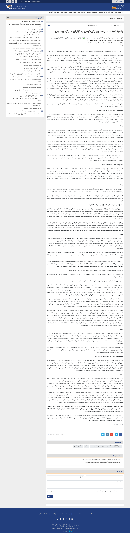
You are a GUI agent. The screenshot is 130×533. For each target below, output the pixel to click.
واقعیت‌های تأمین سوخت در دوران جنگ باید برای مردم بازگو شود (25, 25)
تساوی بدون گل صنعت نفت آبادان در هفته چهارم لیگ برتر (25, 38)
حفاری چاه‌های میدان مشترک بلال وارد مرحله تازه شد (27, 60)
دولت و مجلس (81, 12)
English (121, 2)
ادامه (8, 18)
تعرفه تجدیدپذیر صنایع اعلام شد (32, 65)
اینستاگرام (16, 1)
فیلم (62, 12)
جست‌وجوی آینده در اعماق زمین (32, 35)
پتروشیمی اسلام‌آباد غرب (97, 446)
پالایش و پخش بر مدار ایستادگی (32, 108)
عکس (65, 12)
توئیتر (7, 1)
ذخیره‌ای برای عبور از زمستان (33, 84)
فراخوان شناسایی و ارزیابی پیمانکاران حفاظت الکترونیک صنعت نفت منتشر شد (24, 104)
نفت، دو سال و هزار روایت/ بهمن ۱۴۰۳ (30, 111)
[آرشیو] (72, 519)
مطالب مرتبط (117, 455)
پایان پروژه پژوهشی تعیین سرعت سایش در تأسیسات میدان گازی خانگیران (25, 44)
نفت (112, 12)
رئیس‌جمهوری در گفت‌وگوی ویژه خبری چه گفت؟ (28, 51)
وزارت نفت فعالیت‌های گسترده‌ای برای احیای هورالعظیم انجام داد (103, 462)
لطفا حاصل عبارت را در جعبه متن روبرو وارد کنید (110, 491)
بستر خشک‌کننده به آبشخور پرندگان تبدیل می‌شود (27, 90)
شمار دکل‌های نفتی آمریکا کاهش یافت (30, 62)
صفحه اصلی (118, 12)
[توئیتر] (57, 519)
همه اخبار (56, 12)
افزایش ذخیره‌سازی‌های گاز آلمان (32, 71)
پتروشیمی (94, 12)
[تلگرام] (63, 519)
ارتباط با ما (53, 514)
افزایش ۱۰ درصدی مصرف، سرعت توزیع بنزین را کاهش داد (25, 74)
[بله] (60, 519)
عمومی (70, 12)
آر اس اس (39, 514)
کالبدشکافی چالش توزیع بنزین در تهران (30, 96)
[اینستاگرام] (66, 519)
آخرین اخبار (38, 17)
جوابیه (112, 18)
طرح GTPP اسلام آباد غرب (113, 446)
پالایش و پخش (103, 12)
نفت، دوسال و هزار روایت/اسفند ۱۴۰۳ (31, 21)
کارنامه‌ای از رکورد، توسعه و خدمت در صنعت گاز (28, 32)
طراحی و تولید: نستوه (64, 531)
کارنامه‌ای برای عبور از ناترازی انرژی (32, 68)
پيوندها (46, 514)
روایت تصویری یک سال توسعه (33, 29)
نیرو (74, 12)
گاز (109, 12)
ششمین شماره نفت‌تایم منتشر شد (32, 87)
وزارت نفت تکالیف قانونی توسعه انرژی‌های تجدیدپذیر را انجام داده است (101, 459)
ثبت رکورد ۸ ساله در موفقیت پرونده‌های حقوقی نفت (27, 48)
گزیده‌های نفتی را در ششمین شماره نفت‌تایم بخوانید (27, 77)
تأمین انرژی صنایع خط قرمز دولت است (30, 57)
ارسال (49, 496)
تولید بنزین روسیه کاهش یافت (32, 93)
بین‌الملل (88, 12)
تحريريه (61, 514)
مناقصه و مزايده (77, 514)
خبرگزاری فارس (78, 446)
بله (10, 1)
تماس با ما (27, 2)
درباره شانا (21, 2)
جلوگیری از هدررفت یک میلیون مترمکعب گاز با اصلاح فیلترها (25, 40)
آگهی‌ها (51, 12)
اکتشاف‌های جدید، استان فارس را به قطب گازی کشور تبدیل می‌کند (25, 100)
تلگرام (13, 1)
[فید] (69, 519)
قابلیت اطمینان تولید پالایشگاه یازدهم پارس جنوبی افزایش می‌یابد (25, 81)
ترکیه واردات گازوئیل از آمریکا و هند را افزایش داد (28, 54)
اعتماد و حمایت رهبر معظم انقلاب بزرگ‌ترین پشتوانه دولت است (24, 114)
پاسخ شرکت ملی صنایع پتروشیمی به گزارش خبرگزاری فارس (89, 31)
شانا (111, 7)
